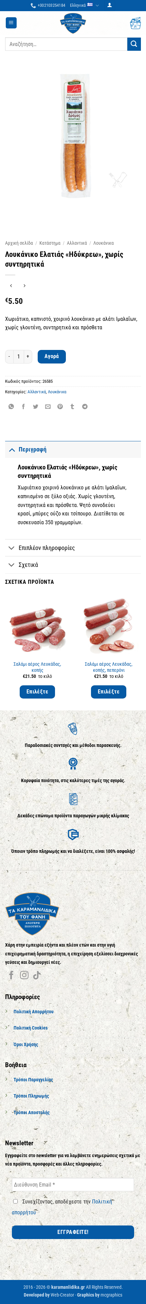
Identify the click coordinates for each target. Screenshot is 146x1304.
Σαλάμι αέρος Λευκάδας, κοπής (37, 667)
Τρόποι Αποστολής (32, 1112)
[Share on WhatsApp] (11, 407)
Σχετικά (28, 564)
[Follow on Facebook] (11, 975)
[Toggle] (11, 449)
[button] (109, 5)
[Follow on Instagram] (24, 975)
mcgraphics (111, 1295)
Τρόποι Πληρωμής (31, 1096)
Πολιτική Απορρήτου (34, 1012)
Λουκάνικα (103, 243)
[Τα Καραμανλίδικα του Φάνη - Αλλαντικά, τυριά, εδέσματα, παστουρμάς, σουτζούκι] (73, 23)
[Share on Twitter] (35, 407)
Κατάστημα (49, 243)
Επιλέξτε (37, 692)
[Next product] (11, 286)
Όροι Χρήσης (26, 1044)
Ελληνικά (78, 5)
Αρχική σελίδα (19, 243)
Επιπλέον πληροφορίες (47, 548)
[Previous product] (24, 286)
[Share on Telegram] (84, 407)
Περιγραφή (33, 449)
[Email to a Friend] (48, 407)
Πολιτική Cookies (31, 1028)
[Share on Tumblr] (72, 407)
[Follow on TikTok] (37, 975)
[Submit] (134, 44)
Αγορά (51, 356)
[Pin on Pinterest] (60, 407)
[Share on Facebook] (23, 407)
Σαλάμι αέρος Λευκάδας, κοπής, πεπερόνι (108, 667)
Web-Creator (62, 1295)
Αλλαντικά (77, 243)
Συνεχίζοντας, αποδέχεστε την (62, 1207)
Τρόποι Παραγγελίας (33, 1080)
